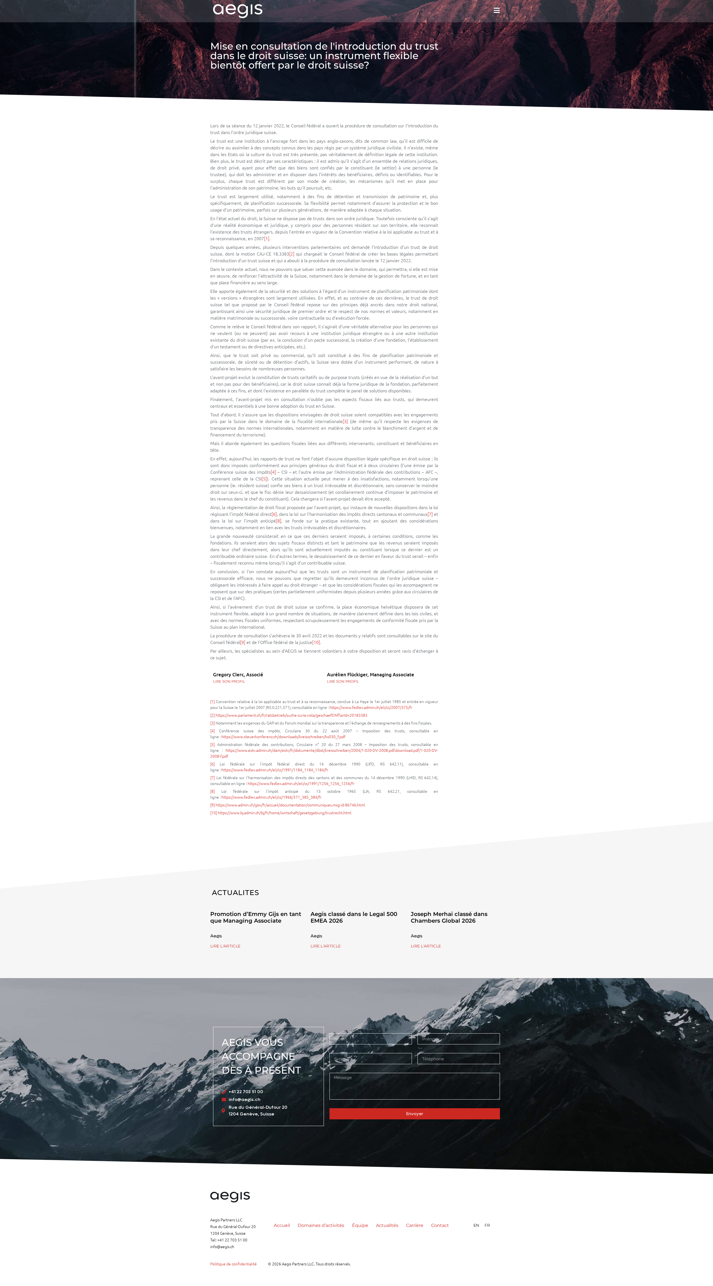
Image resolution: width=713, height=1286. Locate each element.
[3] (345, 421)
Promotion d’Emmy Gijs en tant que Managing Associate (255, 917)
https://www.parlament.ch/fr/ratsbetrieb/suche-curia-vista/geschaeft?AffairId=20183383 (291, 715)
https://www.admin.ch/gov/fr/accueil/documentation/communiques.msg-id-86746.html (290, 805)
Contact (440, 1225)
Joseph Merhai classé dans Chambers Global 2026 (449, 917)
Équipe (360, 1225)
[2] (291, 254)
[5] (264, 478)
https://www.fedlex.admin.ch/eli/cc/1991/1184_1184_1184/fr (274, 769)
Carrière (414, 1225)
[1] (266, 238)
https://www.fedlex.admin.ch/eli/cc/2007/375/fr (370, 707)
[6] (274, 514)
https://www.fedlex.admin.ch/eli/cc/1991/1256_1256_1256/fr (301, 783)
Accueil (282, 1225)
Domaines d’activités (321, 1225)
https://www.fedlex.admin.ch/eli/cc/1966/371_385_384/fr (271, 797)
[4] (273, 472)
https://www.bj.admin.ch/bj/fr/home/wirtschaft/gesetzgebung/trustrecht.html (284, 812)
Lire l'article (225, 946)
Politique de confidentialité (233, 1263)
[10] (316, 642)
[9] (242, 642)
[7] (430, 514)
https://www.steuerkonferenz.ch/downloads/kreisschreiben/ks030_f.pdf (283, 736)
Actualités (387, 1225)
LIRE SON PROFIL (229, 681)
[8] (278, 520)
